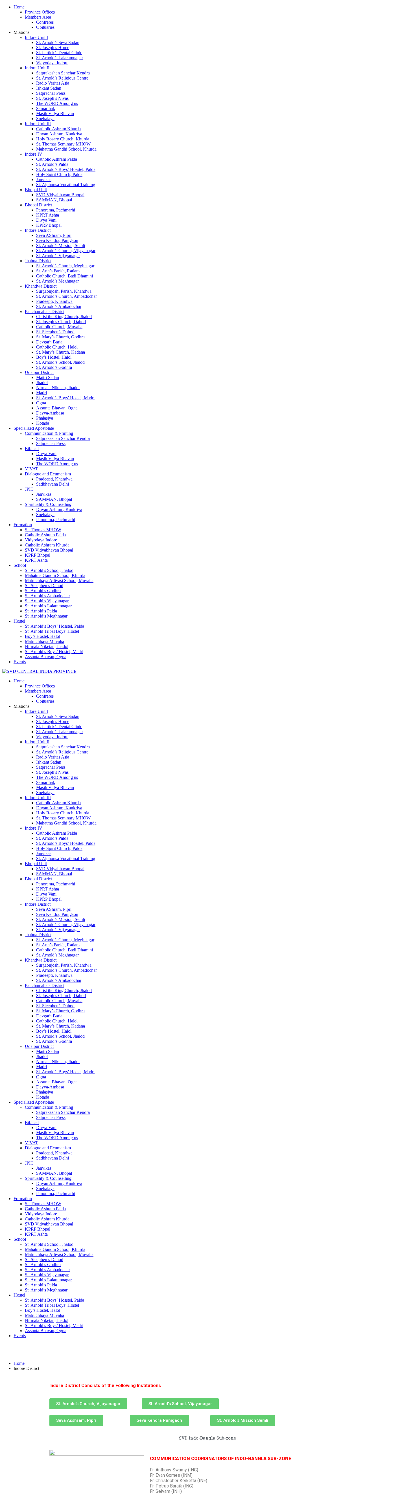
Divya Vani (46, 220)
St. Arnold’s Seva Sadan (57, 42)
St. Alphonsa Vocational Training (65, 184)
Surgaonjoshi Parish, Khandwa (63, 291)
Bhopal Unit (36, 189)
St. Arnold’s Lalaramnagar (59, 57)
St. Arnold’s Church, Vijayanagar (65, 250)
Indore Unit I (36, 37)
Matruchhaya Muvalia (44, 641)
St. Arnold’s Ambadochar (58, 306)
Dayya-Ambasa (50, 413)
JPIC (29, 489)
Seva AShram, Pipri (53, 235)
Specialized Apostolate (34, 428)
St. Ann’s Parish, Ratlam (58, 270)
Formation (23, 524)
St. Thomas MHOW (43, 529)
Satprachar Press (50, 93)
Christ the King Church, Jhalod (64, 316)
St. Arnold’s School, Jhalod (60, 362)
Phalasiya (44, 418)
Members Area (38, 17)
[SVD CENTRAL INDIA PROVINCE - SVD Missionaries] (39, 671)
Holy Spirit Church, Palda (59, 174)
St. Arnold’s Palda (52, 164)
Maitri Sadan (47, 377)
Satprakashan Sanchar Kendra (63, 72)
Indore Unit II (37, 67)
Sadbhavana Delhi (52, 484)
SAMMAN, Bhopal (54, 199)
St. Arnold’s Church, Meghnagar (65, 265)
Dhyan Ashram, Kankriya (59, 133)
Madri (41, 392)
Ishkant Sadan (48, 88)
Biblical (32, 448)
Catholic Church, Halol (57, 347)
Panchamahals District (44, 311)
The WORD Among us (57, 103)
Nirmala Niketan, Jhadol (58, 387)
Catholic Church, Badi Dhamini (64, 276)
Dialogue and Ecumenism (48, 473)
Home (19, 7)
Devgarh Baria (49, 342)
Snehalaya (45, 118)
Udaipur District (39, 372)
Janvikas (43, 179)
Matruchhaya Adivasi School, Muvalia (59, 580)
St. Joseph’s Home (52, 47)
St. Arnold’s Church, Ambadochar (66, 296)
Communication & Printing (49, 433)
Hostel (19, 621)
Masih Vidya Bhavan (55, 113)
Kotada (42, 423)
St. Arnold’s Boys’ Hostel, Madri (65, 397)
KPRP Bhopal (49, 225)
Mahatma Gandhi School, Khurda (66, 149)
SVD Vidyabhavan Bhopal (60, 194)
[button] (88, 1403)
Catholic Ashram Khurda (58, 128)
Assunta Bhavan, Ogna (57, 407)
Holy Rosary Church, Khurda (62, 138)
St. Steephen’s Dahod (55, 331)
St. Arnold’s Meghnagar (57, 281)
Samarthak (45, 108)
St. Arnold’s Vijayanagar (58, 255)
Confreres (45, 22)
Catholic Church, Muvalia (59, 326)
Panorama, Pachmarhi (55, 210)
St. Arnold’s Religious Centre (62, 78)
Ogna (41, 402)
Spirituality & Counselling (48, 504)
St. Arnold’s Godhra (54, 367)
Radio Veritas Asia (52, 83)
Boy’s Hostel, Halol (53, 357)
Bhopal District (38, 204)
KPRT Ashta (47, 215)
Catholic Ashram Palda (56, 159)
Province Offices (40, 12)
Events (20, 661)
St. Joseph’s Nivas (52, 98)
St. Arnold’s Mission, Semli (60, 245)
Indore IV (33, 154)
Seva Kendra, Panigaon (57, 240)
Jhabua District (38, 260)
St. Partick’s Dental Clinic (59, 52)
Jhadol (42, 382)
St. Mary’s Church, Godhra (60, 336)
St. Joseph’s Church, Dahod (61, 321)
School (20, 565)
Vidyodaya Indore (52, 62)
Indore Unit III (38, 123)
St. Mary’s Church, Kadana (60, 352)
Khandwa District (40, 286)
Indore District (38, 230)
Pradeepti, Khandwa (54, 301)
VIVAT (31, 468)
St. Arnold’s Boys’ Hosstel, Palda (65, 169)
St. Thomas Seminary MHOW (63, 144)
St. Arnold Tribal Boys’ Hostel (52, 631)
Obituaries (45, 27)
